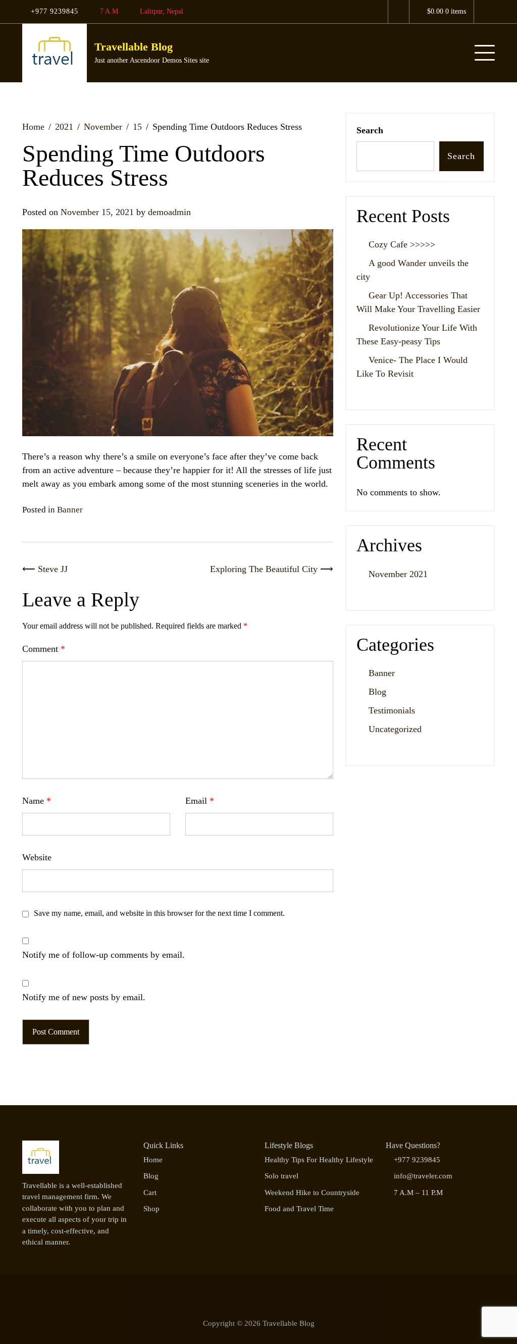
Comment (43, 649)
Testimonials (392, 710)
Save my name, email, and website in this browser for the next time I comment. (159, 913)
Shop (151, 1209)
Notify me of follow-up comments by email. (103, 955)
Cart (150, 1192)
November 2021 (398, 574)
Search (369, 130)
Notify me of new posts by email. (83, 997)
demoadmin (169, 212)
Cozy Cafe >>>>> (402, 244)
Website (36, 857)
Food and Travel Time (299, 1209)
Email (199, 801)
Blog (377, 692)
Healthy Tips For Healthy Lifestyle (319, 1160)
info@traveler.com (423, 1176)
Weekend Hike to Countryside (312, 1192)
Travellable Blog (133, 46)
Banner (70, 509)
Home (153, 1160)
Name (36, 801)
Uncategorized (395, 729)
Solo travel (281, 1176)
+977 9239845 (53, 11)
